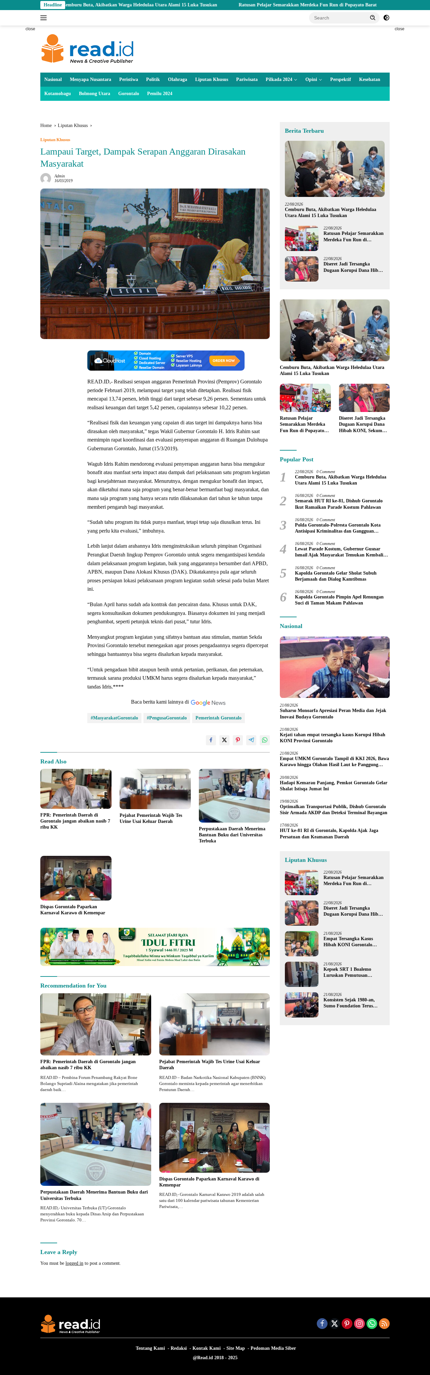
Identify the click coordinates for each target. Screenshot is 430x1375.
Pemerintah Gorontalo (219, 717)
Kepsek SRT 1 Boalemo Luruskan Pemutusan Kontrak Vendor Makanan (351, 972)
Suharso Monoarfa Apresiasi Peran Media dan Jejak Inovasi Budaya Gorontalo (333, 713)
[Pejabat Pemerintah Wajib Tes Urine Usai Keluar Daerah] (155, 789)
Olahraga (177, 79)
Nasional (53, 79)
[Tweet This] (224, 740)
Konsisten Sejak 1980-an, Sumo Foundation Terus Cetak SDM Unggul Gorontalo (349, 1003)
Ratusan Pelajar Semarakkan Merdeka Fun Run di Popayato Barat (251, 4)
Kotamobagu (57, 93)
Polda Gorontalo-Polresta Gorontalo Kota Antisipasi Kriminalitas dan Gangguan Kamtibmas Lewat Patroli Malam (338, 528)
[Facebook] (322, 1324)
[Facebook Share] (211, 740)
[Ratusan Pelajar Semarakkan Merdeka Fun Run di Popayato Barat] (301, 238)
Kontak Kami (206, 1348)
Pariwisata (247, 79)
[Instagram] (359, 1324)
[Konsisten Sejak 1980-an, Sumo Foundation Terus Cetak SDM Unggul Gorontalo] (301, 1004)
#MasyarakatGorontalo (114, 717)
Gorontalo (128, 93)
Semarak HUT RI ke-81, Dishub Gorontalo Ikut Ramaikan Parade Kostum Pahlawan (339, 504)
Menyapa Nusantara (90, 79)
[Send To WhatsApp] (265, 740)
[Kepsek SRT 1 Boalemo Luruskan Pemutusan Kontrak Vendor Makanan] (301, 974)
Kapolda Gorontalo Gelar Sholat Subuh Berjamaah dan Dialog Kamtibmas (336, 576)
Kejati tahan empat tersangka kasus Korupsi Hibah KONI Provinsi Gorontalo (332, 737)
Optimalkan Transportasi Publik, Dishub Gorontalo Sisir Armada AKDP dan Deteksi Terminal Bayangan (333, 809)
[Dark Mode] (386, 18)
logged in (74, 1263)
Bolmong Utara (94, 93)
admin (59, 176)
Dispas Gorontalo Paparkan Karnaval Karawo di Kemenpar (72, 909)
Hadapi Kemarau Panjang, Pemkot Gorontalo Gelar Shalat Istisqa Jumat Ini (333, 785)
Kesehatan (369, 79)
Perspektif (340, 79)
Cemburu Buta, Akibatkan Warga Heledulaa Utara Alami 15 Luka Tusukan (83, 4)
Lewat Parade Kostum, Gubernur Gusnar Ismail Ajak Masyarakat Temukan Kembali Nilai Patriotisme (339, 552)
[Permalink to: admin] (45, 178)
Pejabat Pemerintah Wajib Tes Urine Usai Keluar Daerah (151, 818)
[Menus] (44, 18)
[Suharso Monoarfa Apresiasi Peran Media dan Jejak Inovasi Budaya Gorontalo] (335, 667)
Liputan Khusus (211, 79)
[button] (373, 17)
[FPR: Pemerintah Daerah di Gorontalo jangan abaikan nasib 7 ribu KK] (76, 789)
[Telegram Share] (251, 740)
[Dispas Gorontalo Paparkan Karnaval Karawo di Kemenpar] (76, 878)
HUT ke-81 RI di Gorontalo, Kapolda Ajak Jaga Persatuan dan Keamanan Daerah (329, 833)
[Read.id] (87, 48)
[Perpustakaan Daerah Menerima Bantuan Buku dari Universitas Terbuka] (234, 795)
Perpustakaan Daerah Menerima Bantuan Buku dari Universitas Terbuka (232, 834)
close (30, 29)
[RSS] (384, 1324)
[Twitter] (334, 1324)
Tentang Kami (150, 1348)
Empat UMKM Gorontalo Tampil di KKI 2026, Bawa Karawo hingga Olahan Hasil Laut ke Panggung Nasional (334, 762)
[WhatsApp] (372, 1324)
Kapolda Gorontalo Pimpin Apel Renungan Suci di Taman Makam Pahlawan (339, 600)
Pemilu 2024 (159, 93)
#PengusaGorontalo (167, 717)
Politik (153, 79)
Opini (311, 79)
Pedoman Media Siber (273, 1348)
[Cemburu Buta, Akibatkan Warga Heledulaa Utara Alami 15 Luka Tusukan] (335, 169)
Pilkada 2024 (279, 79)
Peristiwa (128, 79)
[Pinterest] (347, 1324)
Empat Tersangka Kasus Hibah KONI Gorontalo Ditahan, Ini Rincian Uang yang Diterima (351, 942)
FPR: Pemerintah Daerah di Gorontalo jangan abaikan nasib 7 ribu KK (75, 821)
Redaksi (179, 1348)
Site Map (235, 1348)
